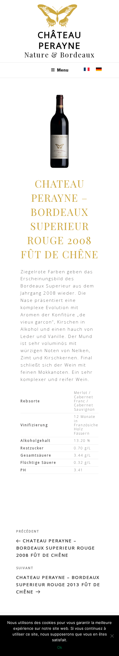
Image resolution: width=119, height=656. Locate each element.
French (86, 69)
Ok (59, 647)
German (99, 69)
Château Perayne (60, 40)
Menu (62, 70)
